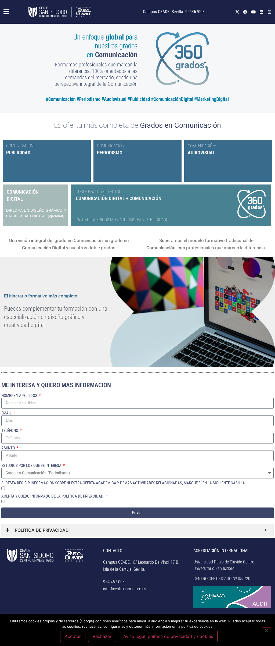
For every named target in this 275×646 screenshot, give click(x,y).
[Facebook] (245, 12)
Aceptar (73, 636)
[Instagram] (270, 12)
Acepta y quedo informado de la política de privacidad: (53, 496)
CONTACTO (112, 550)
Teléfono (10, 431)
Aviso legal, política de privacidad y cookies (168, 636)
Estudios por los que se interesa (31, 466)
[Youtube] (253, 12)
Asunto (8, 448)
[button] (6, 11)
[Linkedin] (262, 12)
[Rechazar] (266, 629)
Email (6, 413)
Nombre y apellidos (19, 396)
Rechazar (102, 636)
